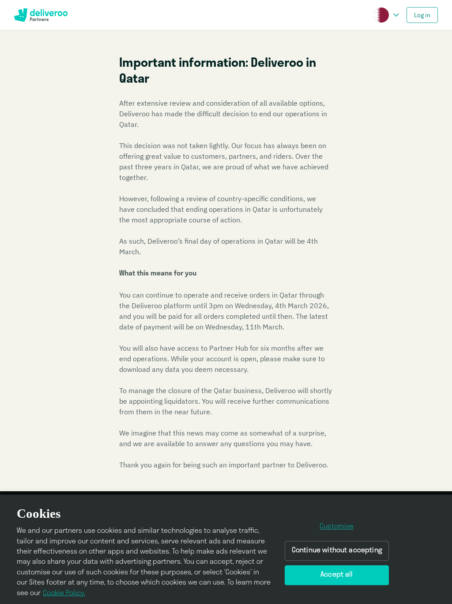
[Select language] (395, 15)
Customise (337, 527)
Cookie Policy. (64, 593)
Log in (422, 15)
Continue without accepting (337, 550)
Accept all (336, 574)
